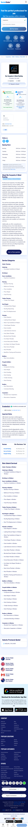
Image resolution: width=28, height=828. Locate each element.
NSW (13, 56)
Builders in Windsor (7, 581)
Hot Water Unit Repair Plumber (12, 344)
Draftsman (16, 754)
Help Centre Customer (5, 778)
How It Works (4, 770)
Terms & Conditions (5, 766)
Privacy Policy (17, 766)
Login (15, 730)
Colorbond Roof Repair (10, 306)
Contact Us (16, 725)
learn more (13, 169)
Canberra (3, 745)
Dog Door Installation (9, 278)
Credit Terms (3, 774)
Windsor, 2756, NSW (20, 56)
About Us (3, 721)
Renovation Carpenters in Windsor (13, 628)
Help (2, 729)
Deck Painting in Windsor (10, 609)
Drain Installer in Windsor (10, 543)
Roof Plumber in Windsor (10, 571)
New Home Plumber (9, 347)
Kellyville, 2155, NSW (10, 643)
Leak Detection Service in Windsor (13, 546)
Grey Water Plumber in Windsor (12, 550)
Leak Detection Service (10, 330)
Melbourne (3, 741)
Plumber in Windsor (7, 526)
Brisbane (16, 741)
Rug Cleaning (4, 757)
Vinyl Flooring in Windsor (10, 502)
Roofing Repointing (9, 308)
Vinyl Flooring (7, 294)
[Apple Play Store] (7, 710)
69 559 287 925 (8, 124)
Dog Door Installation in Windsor (12, 483)
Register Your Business (11, 795)
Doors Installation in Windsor (9, 481)
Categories (3, 727)
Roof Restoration (8, 386)
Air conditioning (8, 41)
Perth (2, 743)
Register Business (13, 826)
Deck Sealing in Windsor (10, 602)
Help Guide (16, 774)
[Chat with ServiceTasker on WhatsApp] (24, 783)
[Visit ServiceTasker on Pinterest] (6, 783)
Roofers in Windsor (7, 613)
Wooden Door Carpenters (10, 394)
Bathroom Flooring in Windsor (12, 492)
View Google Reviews (7, 107)
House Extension (4, 752)
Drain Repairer (7, 317)
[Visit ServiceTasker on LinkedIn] (17, 783)
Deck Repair (7, 369)
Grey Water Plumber (9, 333)
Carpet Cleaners (17, 756)
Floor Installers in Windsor (11, 496)
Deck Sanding (7, 372)
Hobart (15, 745)
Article (15, 723)
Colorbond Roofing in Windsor (12, 618)
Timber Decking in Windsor (11, 605)
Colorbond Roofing (9, 389)
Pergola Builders (17, 752)
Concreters (3, 759)
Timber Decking (8, 377)
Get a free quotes (14, 252)
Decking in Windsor (7, 590)
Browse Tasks (4, 776)
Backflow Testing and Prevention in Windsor (13, 575)
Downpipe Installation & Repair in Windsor (12, 473)
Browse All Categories (18, 770)
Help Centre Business (18, 776)
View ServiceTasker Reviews (20, 107)
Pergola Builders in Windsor (9, 587)
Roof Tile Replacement (10, 311)
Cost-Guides (3, 723)
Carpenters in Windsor (8, 623)
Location (3, 739)
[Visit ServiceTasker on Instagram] (13, 783)
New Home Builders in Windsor (12, 583)
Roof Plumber (7, 349)
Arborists (15, 41)
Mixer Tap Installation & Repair (12, 322)
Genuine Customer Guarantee (7, 768)
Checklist (3, 725)
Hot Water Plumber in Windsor (12, 556)
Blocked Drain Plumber (10, 336)
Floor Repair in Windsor (10, 499)
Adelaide (16, 743)
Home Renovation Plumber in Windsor (14, 560)
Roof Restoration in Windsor (11, 615)
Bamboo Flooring (8, 283)
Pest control (10, 49)
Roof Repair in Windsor (8, 513)
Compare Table (4, 772)
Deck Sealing (7, 375)
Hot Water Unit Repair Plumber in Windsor (12, 564)
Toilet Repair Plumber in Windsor (12, 540)
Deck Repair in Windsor (10, 595)
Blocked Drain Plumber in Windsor (13, 553)
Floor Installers (8, 289)
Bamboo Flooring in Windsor (11, 489)
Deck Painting (7, 380)
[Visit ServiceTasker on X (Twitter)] (10, 783)
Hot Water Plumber (9, 339)
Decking (2, 754)
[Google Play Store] (21, 710)
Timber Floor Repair (9, 300)
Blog (15, 721)
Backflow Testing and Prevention (12, 352)
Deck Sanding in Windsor (10, 599)
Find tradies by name (18, 729)
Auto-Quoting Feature (18, 768)
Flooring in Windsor (7, 487)
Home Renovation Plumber (11, 341)
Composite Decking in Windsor (12, 592)
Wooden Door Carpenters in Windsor (13, 625)
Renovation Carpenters (10, 397)
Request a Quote (15, 84)
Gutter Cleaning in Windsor (9, 467)
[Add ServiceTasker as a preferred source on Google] (14, 691)
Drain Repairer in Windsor (10, 528)
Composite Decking (9, 367)
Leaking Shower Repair (10, 320)
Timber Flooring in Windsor (9, 507)
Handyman (18, 49)
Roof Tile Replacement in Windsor (13, 522)
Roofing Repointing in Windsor (12, 519)
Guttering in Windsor (7, 470)
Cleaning (22, 41)
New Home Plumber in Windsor (12, 568)
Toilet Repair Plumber (9, 325)
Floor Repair (7, 292)
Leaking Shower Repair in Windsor (13, 532)
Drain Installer (7, 328)
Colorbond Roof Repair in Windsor (13, 515)
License (15, 772)
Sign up (2, 732)
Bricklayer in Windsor (8, 478)
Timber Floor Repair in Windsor (12, 509)
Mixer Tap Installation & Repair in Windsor (12, 536)
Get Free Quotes (13, 789)
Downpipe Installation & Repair (12, 269)
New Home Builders (9, 358)
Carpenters (8, 56)
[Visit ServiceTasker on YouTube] (20, 783)
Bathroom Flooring (9, 286)
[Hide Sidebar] (25, 2)
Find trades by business (6, 730)
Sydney (15, 739)
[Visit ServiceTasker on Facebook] (3, 783)
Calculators (16, 727)
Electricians (16, 759)
